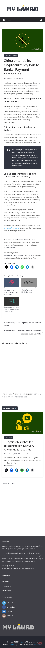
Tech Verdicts (8, 437)
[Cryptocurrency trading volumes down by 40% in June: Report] (11, 301)
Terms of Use (6, 590)
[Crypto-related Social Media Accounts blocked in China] (29, 282)
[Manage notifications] (40, 643)
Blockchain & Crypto (11, 55)
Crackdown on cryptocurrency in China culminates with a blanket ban (11, 291)
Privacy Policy (7, 581)
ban (33, 86)
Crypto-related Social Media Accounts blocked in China (28, 290)
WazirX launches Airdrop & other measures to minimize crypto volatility (22, 332)
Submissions (6, 586)
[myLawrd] (4, 19)
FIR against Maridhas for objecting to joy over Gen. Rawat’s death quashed (19, 445)
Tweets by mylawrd (8, 483)
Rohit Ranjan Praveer (25, 454)
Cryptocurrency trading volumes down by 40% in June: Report (11, 309)
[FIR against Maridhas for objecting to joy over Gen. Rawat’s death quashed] (22, 423)
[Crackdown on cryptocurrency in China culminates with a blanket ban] (11, 282)
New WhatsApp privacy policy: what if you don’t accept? (23, 324)
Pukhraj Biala (19, 78)
